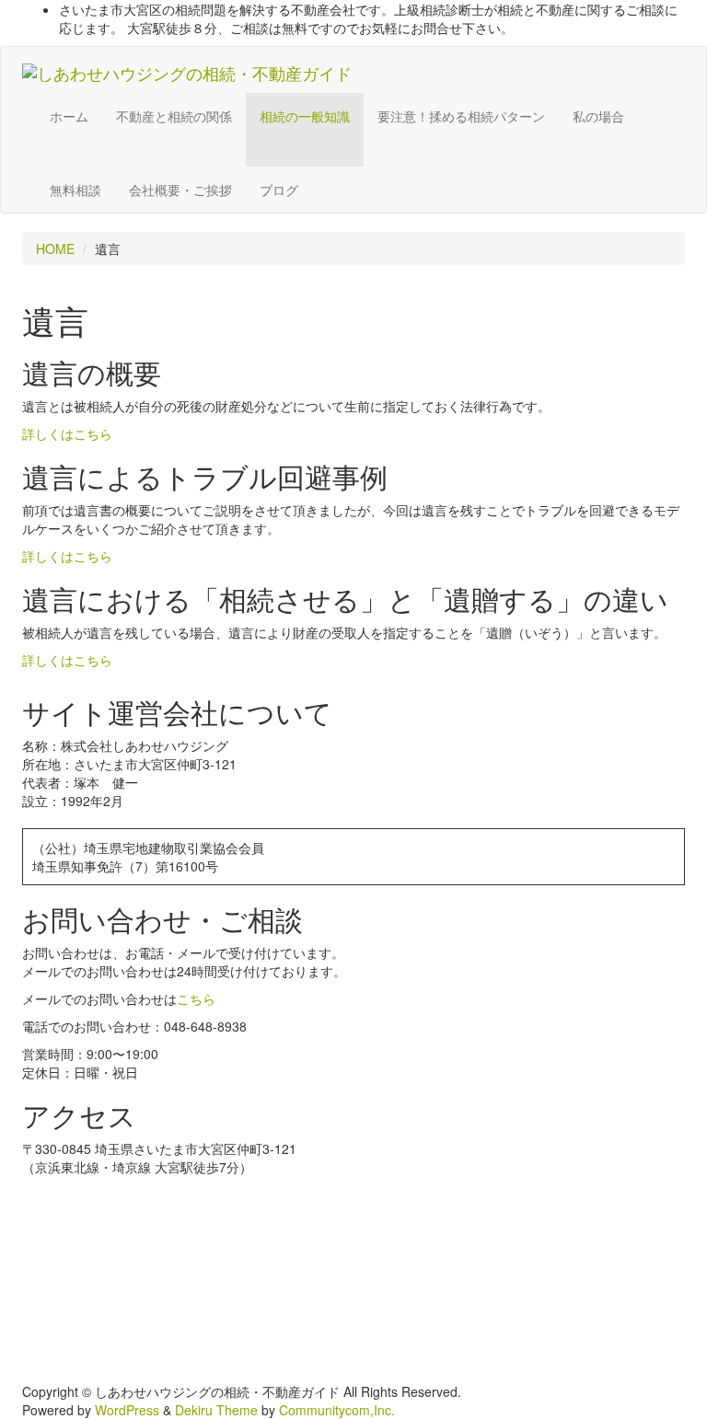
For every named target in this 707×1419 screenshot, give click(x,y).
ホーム (69, 116)
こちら (196, 998)
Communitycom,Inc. (337, 1410)
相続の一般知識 (305, 116)
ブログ (279, 189)
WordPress (127, 1410)
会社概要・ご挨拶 (180, 189)
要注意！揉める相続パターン (461, 116)
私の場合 (598, 116)
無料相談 (75, 189)
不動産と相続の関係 (174, 116)
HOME (55, 248)
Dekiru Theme (216, 1410)
